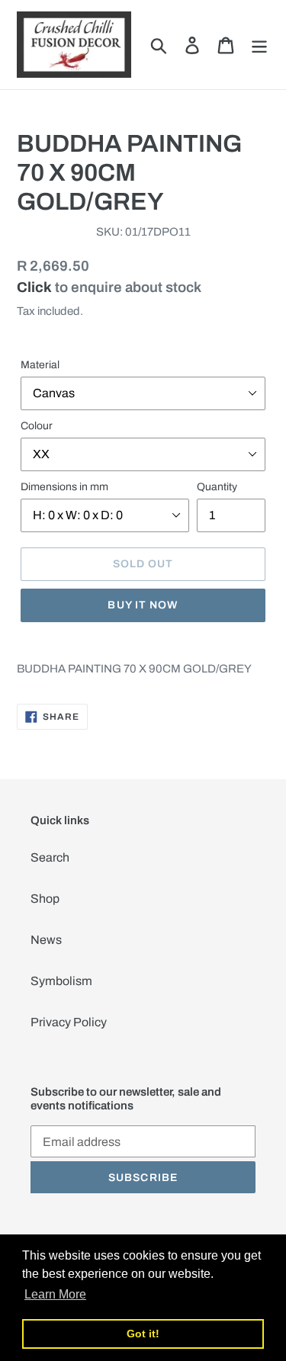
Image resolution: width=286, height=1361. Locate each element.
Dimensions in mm (64, 487)
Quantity (217, 487)
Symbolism (61, 980)
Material (40, 365)
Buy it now (143, 605)
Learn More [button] (55, 1294)
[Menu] (259, 44)
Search (50, 857)
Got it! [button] (143, 1333)
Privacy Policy (69, 1022)
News (46, 939)
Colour (37, 426)
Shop (45, 898)
